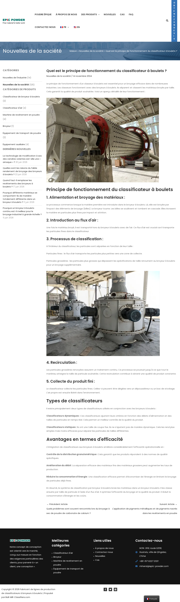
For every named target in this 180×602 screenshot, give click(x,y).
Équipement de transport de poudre (22, 133)
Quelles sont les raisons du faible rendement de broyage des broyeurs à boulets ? (22, 171)
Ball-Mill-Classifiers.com (17, 597)
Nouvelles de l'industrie (15, 77)
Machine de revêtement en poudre (21, 114)
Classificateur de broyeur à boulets (21, 96)
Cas (97, 559)
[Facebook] (105, 589)
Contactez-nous (104, 552)
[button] (98, 14)
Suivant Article (144, 509)
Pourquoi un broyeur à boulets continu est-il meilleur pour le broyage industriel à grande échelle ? (22, 211)
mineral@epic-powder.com (153, 566)
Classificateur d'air (12, 107)
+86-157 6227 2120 (148, 561)
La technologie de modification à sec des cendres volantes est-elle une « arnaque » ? (22, 159)
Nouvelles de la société (16, 84)
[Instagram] (115, 589)
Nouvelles (100, 556)
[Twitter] (110, 589)
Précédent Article (78, 509)
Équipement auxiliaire (14, 144)
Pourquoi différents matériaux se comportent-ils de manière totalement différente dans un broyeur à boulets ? (20, 197)
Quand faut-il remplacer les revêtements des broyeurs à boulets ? (18, 183)
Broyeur (7, 126)
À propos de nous (104, 548)
